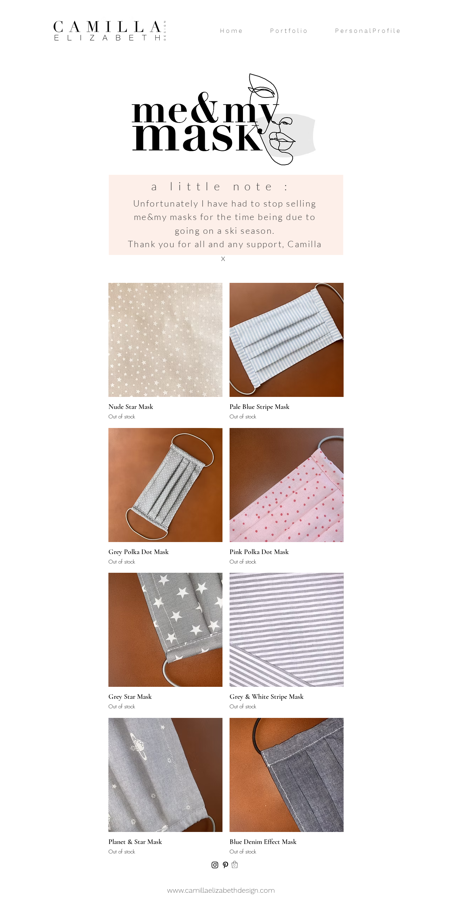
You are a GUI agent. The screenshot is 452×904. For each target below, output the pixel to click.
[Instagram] (214, 865)
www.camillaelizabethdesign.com (221, 890)
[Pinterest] (225, 865)
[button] (235, 864)
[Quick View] (165, 340)
